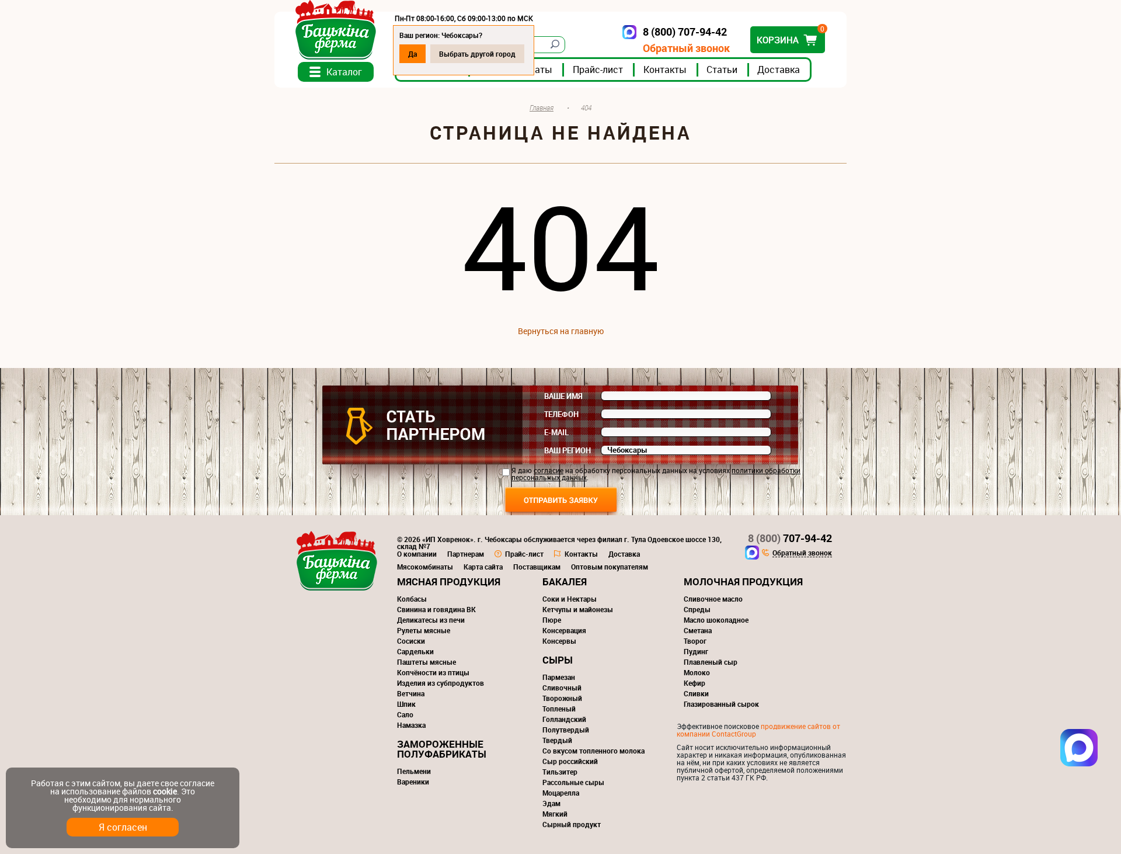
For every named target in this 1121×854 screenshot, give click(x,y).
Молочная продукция (743, 581)
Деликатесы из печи (431, 619)
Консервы (559, 640)
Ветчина (410, 693)
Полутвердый (565, 729)
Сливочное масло (713, 598)
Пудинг (696, 651)
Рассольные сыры (573, 782)
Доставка (778, 69)
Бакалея (564, 581)
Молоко (697, 672)
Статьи (721, 69)
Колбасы (412, 598)
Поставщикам (536, 566)
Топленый (559, 708)
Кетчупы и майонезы (577, 609)
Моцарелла (560, 792)
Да (412, 53)
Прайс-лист (598, 69)
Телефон (561, 414)
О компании (417, 553)
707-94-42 (790, 538)
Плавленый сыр (710, 661)
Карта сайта (483, 566)
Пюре (551, 619)
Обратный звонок (686, 48)
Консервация (564, 630)
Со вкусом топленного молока (593, 750)
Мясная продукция (448, 581)
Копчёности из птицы (433, 672)
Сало (405, 714)
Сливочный (562, 687)
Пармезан (558, 677)
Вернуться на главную (561, 330)
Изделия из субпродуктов (440, 683)
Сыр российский (570, 761)
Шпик (406, 704)
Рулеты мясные (423, 630)
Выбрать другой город (477, 53)
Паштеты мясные (426, 661)
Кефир (694, 683)
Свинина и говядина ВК (436, 609)
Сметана (698, 630)
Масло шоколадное (716, 619)
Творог (695, 640)
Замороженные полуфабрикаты (441, 749)
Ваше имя (563, 396)
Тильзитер (559, 771)
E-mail (556, 432)
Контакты (665, 69)
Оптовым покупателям (609, 566)
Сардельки (415, 651)
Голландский (564, 719)
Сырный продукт (571, 824)
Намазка (411, 725)
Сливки (696, 693)
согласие (548, 470)
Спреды (697, 609)
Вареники (413, 781)
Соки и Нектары (569, 598)
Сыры (557, 659)
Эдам (551, 803)
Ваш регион (567, 450)
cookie (165, 791)
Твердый (557, 740)
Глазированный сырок (721, 704)
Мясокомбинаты (425, 566)
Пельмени (414, 771)
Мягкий (555, 813)
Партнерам (465, 553)
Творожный (562, 698)
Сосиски (411, 640)
